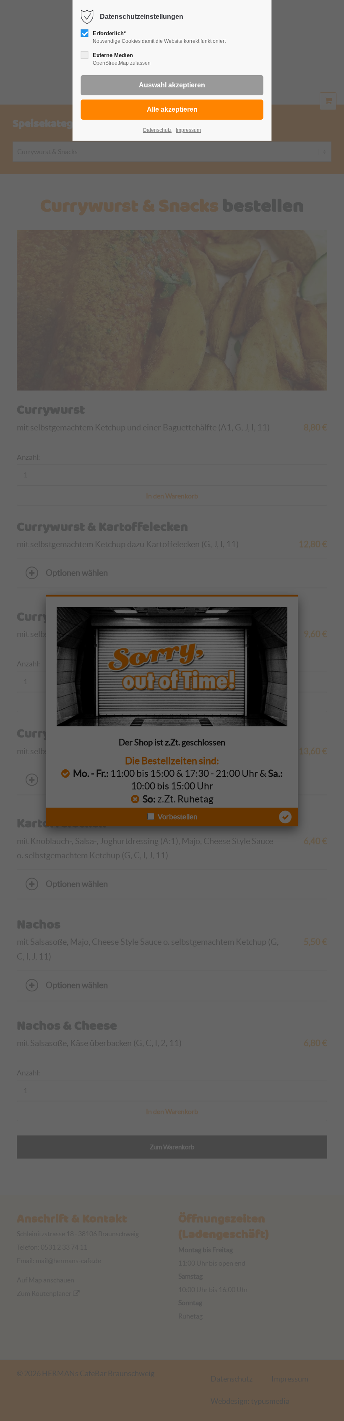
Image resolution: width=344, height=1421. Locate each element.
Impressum (188, 130)
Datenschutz (157, 130)
